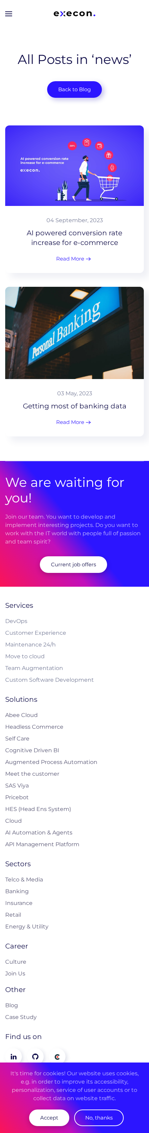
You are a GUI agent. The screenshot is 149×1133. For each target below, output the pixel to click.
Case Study (21, 1017)
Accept (49, 1117)
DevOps (16, 621)
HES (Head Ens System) (38, 809)
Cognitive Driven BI (32, 750)
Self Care (17, 738)
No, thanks (99, 1117)
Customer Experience (35, 633)
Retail (13, 915)
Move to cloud (25, 656)
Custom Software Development (49, 680)
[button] (8, 14)
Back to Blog (74, 89)
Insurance (19, 903)
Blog (11, 1005)
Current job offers (73, 564)
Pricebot (17, 797)
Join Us (15, 973)
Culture (15, 962)
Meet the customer (32, 774)
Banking (17, 891)
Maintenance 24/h (30, 644)
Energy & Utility (27, 926)
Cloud (13, 821)
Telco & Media (24, 879)
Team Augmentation (34, 668)
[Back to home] (74, 14)
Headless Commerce (34, 727)
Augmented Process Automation (51, 762)
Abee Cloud (21, 715)
